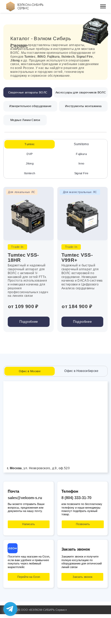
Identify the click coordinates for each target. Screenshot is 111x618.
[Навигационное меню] (103, 6)
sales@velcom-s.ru (25, 498)
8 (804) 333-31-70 (76, 498)
